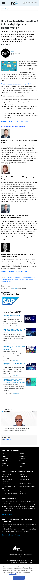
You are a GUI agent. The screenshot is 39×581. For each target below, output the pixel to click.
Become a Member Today (28, 486)
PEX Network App (25, 484)
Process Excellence (19, 279)
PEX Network (15, 393)
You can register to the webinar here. (14, 272)
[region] (19, 572)
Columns (22, 458)
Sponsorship (24, 491)
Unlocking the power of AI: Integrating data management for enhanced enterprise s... (16, 429)
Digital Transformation (7, 279)
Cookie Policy (6, 484)
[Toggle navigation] (3, 3)
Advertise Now (7, 514)
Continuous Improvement (28, 277)
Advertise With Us (7, 474)
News (3, 453)
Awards (22, 474)
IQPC (20, 556)
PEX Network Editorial (17, 52)
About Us (5, 477)
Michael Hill (15, 343)
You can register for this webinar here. (14, 121)
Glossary (22, 463)
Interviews (5, 458)
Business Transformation (14, 277)
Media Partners (6, 491)
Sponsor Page (6, 396)
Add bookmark (7, 44)
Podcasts (22, 456)
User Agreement (25, 479)
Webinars (23, 461)
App (21, 466)
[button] (19, 9)
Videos (4, 456)
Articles (22, 453)
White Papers (6, 461)
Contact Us (23, 477)
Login (8, 288)
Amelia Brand (16, 326)
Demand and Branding (9, 493)
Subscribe (15, 288)
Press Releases (6, 466)
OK (19, 577)
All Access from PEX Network (8, 487)
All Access (23, 493)
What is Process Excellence (7, 480)
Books (4, 463)
